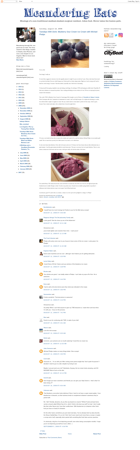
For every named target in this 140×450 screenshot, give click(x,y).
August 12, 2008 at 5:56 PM (55, 289)
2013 (20, 92)
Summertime (47, 294)
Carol (45, 358)
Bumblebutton (48, 207)
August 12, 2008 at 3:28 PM (55, 267)
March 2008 (24, 163)
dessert (46, 197)
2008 (20, 105)
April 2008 (23, 161)
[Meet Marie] (25, 41)
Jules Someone (48, 348)
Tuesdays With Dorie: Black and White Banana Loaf (27, 140)
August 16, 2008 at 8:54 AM (55, 385)
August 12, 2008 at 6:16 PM (55, 300)
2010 (20, 100)
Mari (45, 317)
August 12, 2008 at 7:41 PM (55, 312)
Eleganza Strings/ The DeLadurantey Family (57, 217)
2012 (20, 95)
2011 (20, 97)
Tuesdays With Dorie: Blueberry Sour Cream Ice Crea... (27, 133)
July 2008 (23, 152)
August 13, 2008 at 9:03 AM (55, 333)
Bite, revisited (24, 124)
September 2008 (25, 116)
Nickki (45, 338)
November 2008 (25, 111)
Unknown (46, 390)
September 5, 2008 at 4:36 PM (56, 426)
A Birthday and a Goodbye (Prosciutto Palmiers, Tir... (27, 147)
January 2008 (24, 169)
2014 (20, 89)
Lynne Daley (47, 261)
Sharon (46, 327)
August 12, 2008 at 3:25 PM (55, 256)
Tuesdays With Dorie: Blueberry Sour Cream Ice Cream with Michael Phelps (68, 33)
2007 (20, 172)
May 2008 (23, 158)
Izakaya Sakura (24, 121)
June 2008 (23, 155)
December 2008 (25, 108)
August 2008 (24, 119)
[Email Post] (62, 197)
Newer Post (97, 434)
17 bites (42, 431)
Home (70, 434)
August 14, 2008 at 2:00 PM (55, 354)
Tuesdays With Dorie (55, 197)
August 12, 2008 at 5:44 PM (55, 279)
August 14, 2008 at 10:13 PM (55, 373)
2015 (20, 86)
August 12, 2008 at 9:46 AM (55, 213)
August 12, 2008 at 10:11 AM (55, 223)
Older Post (42, 434)
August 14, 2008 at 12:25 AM (55, 343)
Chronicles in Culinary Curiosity (91, 97)
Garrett (46, 378)
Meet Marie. (20, 60)
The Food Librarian (49, 238)
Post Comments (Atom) (55, 437)
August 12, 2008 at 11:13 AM (55, 233)
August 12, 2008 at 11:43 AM (55, 246)
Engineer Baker (48, 251)
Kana (45, 284)
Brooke (46, 271)
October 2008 (24, 113)
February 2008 (25, 166)
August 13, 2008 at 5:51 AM (55, 323)
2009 (20, 103)
